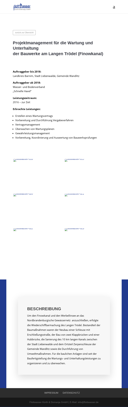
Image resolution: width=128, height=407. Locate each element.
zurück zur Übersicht (24, 32)
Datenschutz (71, 392)
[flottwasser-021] (89, 210)
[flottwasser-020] (38, 210)
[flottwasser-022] (38, 245)
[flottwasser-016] (38, 175)
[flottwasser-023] (89, 245)
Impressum (51, 392)
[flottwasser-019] (89, 175)
